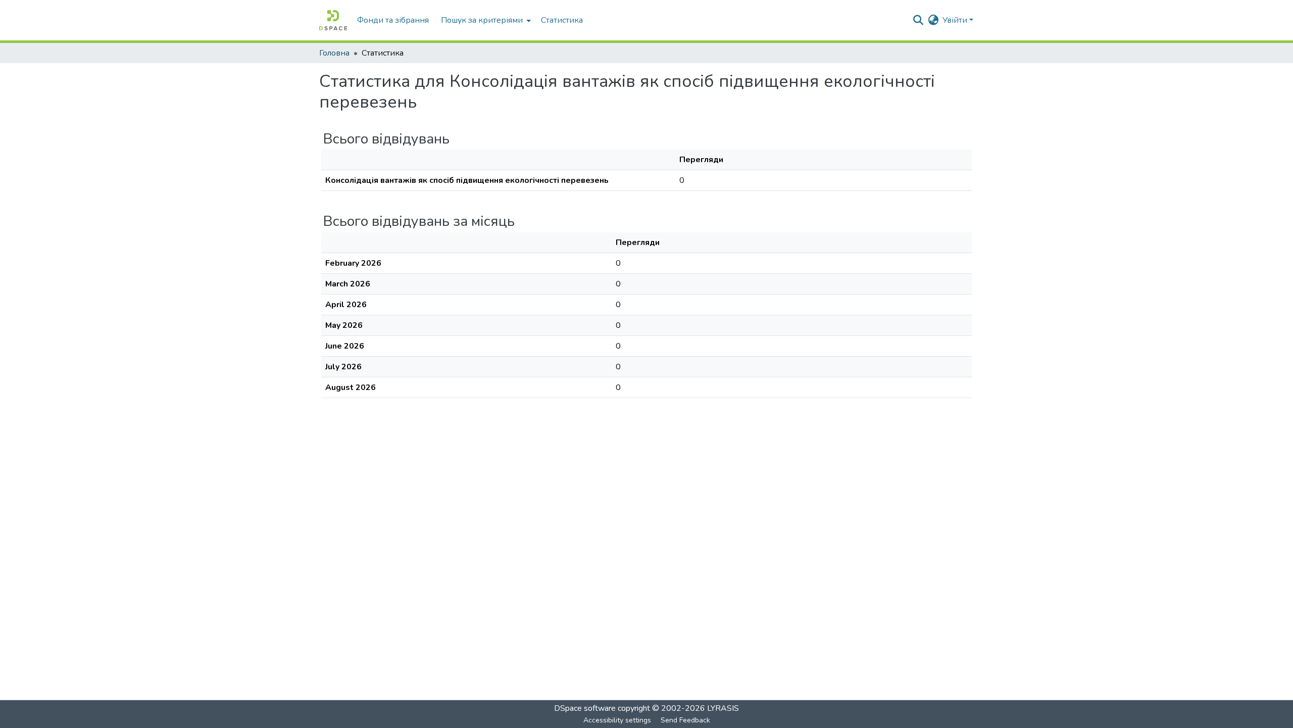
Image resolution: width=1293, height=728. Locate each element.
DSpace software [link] (585, 708)
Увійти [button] (955, 20)
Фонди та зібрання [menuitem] (393, 20)
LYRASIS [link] (723, 708)
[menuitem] (485, 20)
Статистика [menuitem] (562, 20)
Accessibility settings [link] (617, 720)
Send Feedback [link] (685, 720)
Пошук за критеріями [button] (482, 20)
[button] (333, 20)
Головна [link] (334, 53)
